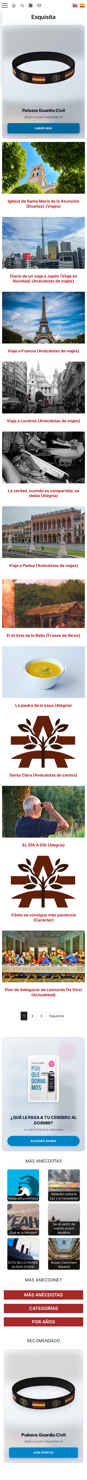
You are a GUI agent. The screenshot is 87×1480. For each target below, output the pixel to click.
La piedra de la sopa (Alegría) (43, 705)
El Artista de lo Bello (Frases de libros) (43, 635)
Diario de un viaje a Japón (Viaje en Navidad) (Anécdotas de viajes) (43, 279)
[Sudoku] (30, 5)
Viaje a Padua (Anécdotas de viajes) (43, 565)
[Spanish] (82, 5)
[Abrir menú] (5, 5)
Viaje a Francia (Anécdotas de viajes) (43, 351)
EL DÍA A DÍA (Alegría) (43, 845)
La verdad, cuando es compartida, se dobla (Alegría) (43, 493)
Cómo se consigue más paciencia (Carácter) (43, 918)
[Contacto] (39, 5)
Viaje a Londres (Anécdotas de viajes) (43, 420)
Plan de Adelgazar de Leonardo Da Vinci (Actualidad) (43, 992)
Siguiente (56, 1016)
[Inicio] (14, 5)
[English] (75, 5)
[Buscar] (22, 5)
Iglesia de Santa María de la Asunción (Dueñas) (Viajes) (43, 204)
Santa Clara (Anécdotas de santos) (43, 775)
